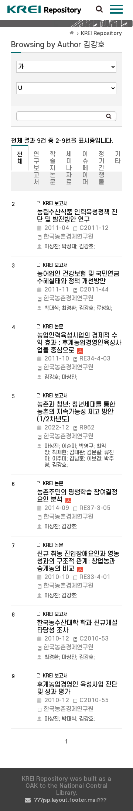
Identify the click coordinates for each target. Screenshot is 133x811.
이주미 (59, 459)
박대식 (51, 308)
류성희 (103, 308)
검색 (99, 10)
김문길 (94, 452)
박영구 (86, 446)
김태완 (76, 452)
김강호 (86, 247)
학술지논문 (52, 168)
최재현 (59, 452)
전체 (20, 158)
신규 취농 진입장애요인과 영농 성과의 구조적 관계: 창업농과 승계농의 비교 (78, 561)
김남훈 (76, 459)
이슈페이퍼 (85, 168)
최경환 (69, 308)
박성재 (69, 247)
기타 (117, 158)
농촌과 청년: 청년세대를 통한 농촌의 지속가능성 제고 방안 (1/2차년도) (76, 412)
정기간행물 (101, 168)
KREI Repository (101, 33)
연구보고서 (36, 168)
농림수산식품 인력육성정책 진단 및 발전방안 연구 (77, 216)
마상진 (51, 247)
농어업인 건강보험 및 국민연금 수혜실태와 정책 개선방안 (78, 277)
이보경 (94, 459)
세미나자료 (69, 168)
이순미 (69, 446)
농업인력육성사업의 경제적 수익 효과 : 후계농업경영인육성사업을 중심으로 (79, 343)
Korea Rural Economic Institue (44, 10)
